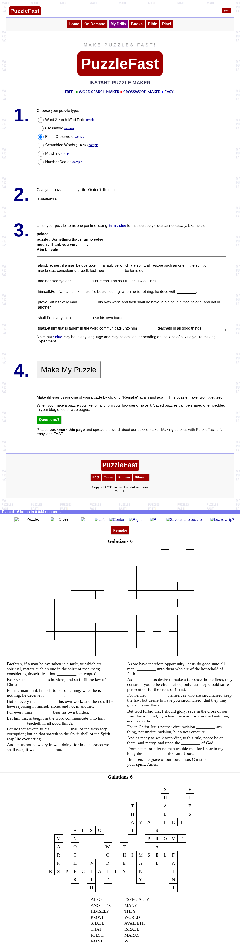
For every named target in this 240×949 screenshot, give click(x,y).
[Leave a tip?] (222, 519)
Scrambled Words (71, 145)
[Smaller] (8, 519)
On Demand (94, 24)
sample (89, 119)
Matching (58, 153)
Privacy (124, 477)
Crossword (59, 128)
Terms (108, 477)
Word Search (69, 120)
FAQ (95, 477)
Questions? (49, 420)
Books (137, 24)
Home (74, 24)
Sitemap (141, 477)
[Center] (116, 519)
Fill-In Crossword (64, 137)
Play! (166, 24)
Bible (152, 24)
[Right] (135, 519)
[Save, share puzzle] (184, 519)
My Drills (118, 24)
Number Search (63, 162)
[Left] (100, 519)
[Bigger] (17, 519)
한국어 (226, 10)
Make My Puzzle (68, 369)
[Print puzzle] (155, 519)
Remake (120, 530)
